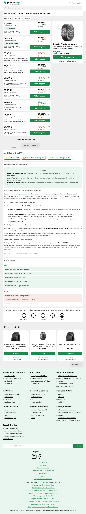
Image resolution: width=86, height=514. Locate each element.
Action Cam (9, 397)
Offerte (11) (7, 18)
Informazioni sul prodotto (22, 18)
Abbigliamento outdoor (13, 431)
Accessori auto (36, 378)
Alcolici (61, 397)
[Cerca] (5, 8)
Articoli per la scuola (66, 384)
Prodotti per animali (39, 407)
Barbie (33, 399)
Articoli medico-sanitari (67, 418)
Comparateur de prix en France (43, 504)
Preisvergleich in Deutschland (43, 488)
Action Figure (36, 397)
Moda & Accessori (11, 407)
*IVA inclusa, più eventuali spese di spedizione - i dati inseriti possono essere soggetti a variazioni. (43, 510)
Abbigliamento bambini (67, 376)
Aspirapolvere (10, 402)
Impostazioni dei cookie (43, 479)
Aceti (60, 394)
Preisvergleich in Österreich (43, 485)
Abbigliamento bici (12, 428)
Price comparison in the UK (43, 496)
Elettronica (8, 391)
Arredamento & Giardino (14, 372)
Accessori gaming (38, 394)
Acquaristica (36, 413)
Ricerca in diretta (43, 468)
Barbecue (8, 384)
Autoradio (35, 384)
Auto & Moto (35, 372)
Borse (7, 415)
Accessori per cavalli (39, 410)
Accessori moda (10, 413)
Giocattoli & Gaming (39, 391)
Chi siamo (43, 473)
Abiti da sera (9, 410)
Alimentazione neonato (67, 410)
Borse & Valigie (10, 418)
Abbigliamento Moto (39, 376)
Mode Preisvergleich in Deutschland (43, 493)
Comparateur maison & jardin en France (43, 507)
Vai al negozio (67, 57)
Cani (33, 418)
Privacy (43, 465)
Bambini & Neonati (65, 372)
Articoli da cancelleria (13, 378)
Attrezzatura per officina (40, 381)
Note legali (43, 462)
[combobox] (44, 8)
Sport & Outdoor (10, 425)
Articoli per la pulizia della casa (69, 420)
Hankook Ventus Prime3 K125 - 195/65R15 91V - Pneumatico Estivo (15, 345)
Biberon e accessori (65, 386)
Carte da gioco (36, 402)
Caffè (60, 402)
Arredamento (10, 376)
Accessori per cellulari (13, 394)
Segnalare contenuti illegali (26, 139)
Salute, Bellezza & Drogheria (64, 407)
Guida (43, 476)
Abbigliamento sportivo (14, 434)
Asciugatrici (9, 399)
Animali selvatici (37, 415)
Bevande (61, 399)
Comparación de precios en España (43, 499)
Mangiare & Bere (64, 391)
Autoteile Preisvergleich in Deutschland (43, 490)
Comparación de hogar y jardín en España (43, 501)
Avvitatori (8, 381)
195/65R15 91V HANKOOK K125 (70, 344)
